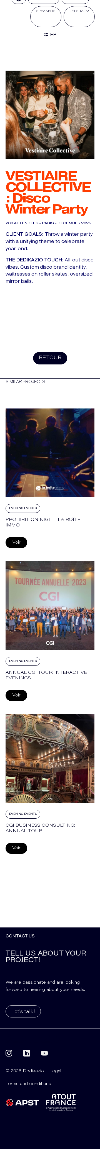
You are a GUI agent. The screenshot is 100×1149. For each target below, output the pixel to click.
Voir (16, 542)
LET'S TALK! (79, 11)
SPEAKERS (46, 11)
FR (52, 35)
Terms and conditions (28, 1084)
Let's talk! (23, 1011)
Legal (55, 1071)
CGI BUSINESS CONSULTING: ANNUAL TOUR (40, 828)
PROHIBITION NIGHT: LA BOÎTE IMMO (43, 522)
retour (50, 358)
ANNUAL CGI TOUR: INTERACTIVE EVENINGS (46, 675)
